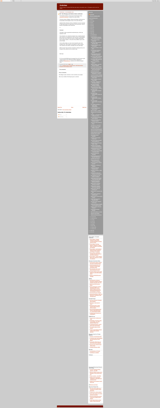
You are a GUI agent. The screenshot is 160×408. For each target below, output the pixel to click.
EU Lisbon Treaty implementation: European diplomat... (96, 90)
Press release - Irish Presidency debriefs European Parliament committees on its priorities (96, 250)
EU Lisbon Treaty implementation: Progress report (96, 98)
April (92, 224)
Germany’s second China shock (96, 336)
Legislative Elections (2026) (95, 347)
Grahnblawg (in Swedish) (94, 352)
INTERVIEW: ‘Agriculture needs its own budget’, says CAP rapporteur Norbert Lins (96, 321)
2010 (91, 31)
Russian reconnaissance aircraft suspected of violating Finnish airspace (96, 397)
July (92, 219)
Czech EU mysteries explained (96, 75)
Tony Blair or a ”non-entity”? (96, 125)
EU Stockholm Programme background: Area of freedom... (96, 51)
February (93, 227)
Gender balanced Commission (96, 132)
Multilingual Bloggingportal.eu (96, 214)
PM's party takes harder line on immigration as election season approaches (95, 389)
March (92, 225)
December (93, 34)
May (92, 222)
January (92, 228)
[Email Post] (72, 64)
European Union (72, 65)
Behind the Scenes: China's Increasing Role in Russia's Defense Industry (95, 306)
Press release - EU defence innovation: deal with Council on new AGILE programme (95, 253)
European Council (65, 65)
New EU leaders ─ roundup (96, 110)
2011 (91, 30)
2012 (91, 28)
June (92, 221)
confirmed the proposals (64, 17)
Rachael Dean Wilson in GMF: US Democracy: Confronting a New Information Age (96, 295)
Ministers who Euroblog (95, 213)
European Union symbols (95, 133)
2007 (91, 232)
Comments (61, 116)
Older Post (84, 107)
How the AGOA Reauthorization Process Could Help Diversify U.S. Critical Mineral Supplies (95, 310)
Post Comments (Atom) (67, 109)
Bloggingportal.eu (67, 60)
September (93, 218)
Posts (60, 114)
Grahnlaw (63, 5)
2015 (91, 24)
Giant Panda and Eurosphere (96, 66)
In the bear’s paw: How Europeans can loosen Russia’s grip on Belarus (96, 339)
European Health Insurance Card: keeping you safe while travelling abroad (96, 272)
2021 (91, 19)
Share (58, 406)
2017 (91, 21)
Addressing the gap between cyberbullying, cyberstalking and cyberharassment (96, 378)
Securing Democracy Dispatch (95, 292)
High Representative (79, 65)
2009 (91, 33)
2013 (91, 27)
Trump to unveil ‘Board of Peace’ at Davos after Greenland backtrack (96, 330)
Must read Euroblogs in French (96, 211)
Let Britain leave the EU (95, 158)
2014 (91, 25)
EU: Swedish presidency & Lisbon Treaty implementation (96, 105)
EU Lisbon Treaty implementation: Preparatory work (96, 101)
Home (72, 107)
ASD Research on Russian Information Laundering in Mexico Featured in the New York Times (96, 281)
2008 (91, 230)
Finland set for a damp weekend (96, 392)
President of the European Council (66, 66)
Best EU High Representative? (96, 129)
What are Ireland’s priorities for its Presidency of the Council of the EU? (96, 373)
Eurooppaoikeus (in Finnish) (95, 351)
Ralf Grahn (92, 14)
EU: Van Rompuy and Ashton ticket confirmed (71, 13)
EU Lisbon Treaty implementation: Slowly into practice (96, 94)
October (92, 216)
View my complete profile (95, 16)
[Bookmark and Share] (93, 384)
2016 (91, 22)
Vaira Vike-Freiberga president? (96, 130)
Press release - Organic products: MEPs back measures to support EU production (96, 257)
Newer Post (60, 107)
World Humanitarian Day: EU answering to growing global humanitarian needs (95, 266)
